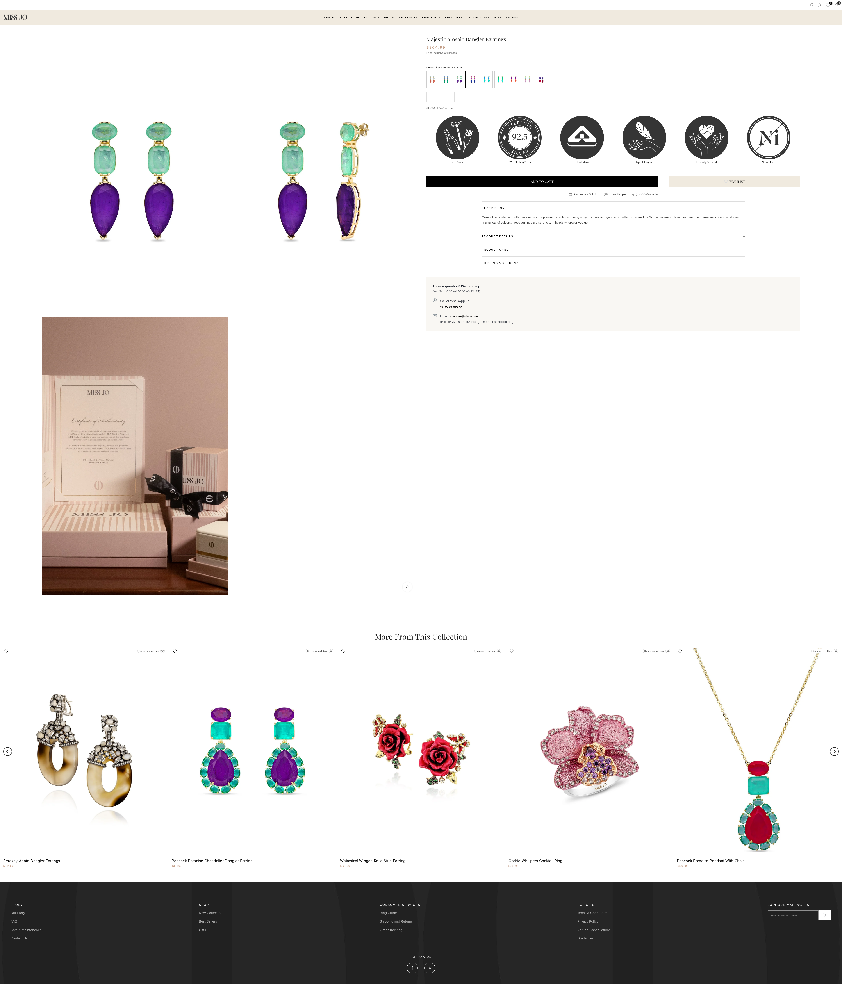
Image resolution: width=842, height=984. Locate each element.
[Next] (834, 751)
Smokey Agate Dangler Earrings (31, 860)
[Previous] (7, 751)
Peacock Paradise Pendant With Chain (711, 860)
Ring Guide (388, 912)
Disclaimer (585, 938)
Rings (389, 18)
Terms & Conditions (592, 912)
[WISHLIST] (734, 181)
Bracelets (431, 18)
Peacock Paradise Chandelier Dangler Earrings (213, 860)
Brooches (454, 18)
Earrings (372, 18)
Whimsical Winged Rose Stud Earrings (373, 860)
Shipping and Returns (396, 921)
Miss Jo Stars (506, 18)
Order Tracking (391, 929)
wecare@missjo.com (465, 316)
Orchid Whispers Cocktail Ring (535, 860)
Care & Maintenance (26, 929)
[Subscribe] (825, 915)
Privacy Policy (587, 921)
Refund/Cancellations (593, 929)
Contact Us (19, 938)
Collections (478, 18)
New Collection (211, 912)
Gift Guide (349, 18)
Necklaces (408, 18)
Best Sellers (208, 921)
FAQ (14, 921)
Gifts (202, 929)
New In (330, 18)
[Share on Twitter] (429, 968)
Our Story (18, 912)
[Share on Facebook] (412, 968)
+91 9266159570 (451, 306)
